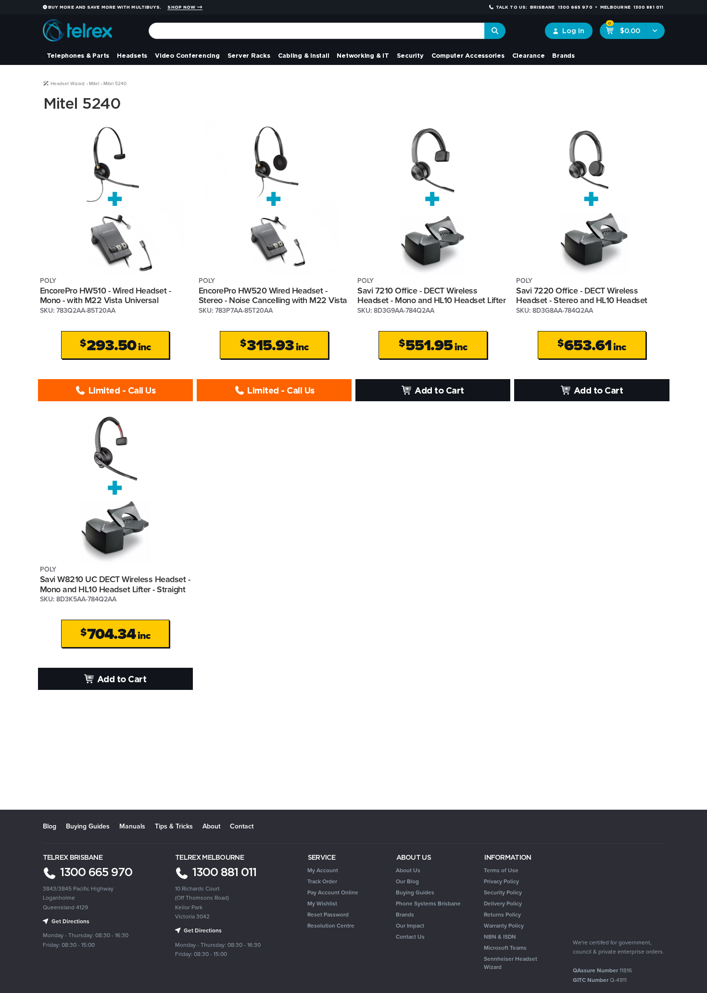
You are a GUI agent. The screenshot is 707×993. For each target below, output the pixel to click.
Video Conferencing (187, 55)
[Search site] (494, 31)
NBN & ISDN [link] (500, 936)
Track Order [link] (322, 881)
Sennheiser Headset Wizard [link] (510, 963)
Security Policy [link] (503, 892)
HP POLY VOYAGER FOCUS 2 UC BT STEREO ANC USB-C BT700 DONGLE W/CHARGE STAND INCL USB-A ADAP (74, 949)
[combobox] (317, 31)
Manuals (132, 826)
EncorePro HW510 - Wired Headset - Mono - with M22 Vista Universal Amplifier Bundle (105, 300)
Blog (49, 826)
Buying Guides (88, 826)
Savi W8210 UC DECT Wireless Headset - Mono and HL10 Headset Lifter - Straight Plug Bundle (115, 589)
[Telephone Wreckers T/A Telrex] (78, 27)
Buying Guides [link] (415, 892)
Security (410, 55)
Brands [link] (405, 914)
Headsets (132, 55)
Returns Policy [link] (502, 914)
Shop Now (182, 7)
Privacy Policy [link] (501, 881)
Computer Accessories (468, 55)
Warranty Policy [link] (504, 925)
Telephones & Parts (78, 55)
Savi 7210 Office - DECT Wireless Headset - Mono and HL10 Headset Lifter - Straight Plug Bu (431, 300)
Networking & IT (363, 55)
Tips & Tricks (174, 826)
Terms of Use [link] (501, 870)
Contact (241, 826)
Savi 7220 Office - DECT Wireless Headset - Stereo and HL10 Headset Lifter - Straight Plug (581, 300)
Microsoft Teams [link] (505, 947)
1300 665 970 (94, 872)
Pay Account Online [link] (332, 892)
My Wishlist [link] (322, 903)
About (211, 826)
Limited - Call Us (120, 390)
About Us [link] (408, 870)
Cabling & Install (303, 55)
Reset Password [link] (328, 914)
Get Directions (69, 921)
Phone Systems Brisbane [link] (428, 903)
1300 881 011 (222, 872)
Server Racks (248, 55)
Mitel (94, 83)
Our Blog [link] (407, 881)
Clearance (528, 55)
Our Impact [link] (410, 925)
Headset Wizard (67, 83)
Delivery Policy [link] (503, 903)
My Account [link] (322, 870)
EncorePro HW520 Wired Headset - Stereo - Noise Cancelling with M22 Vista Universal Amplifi (273, 300)
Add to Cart (438, 390)
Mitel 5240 (114, 83)
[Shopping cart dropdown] (655, 31)
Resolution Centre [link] (330, 925)
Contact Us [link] (410, 936)
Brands (563, 55)
